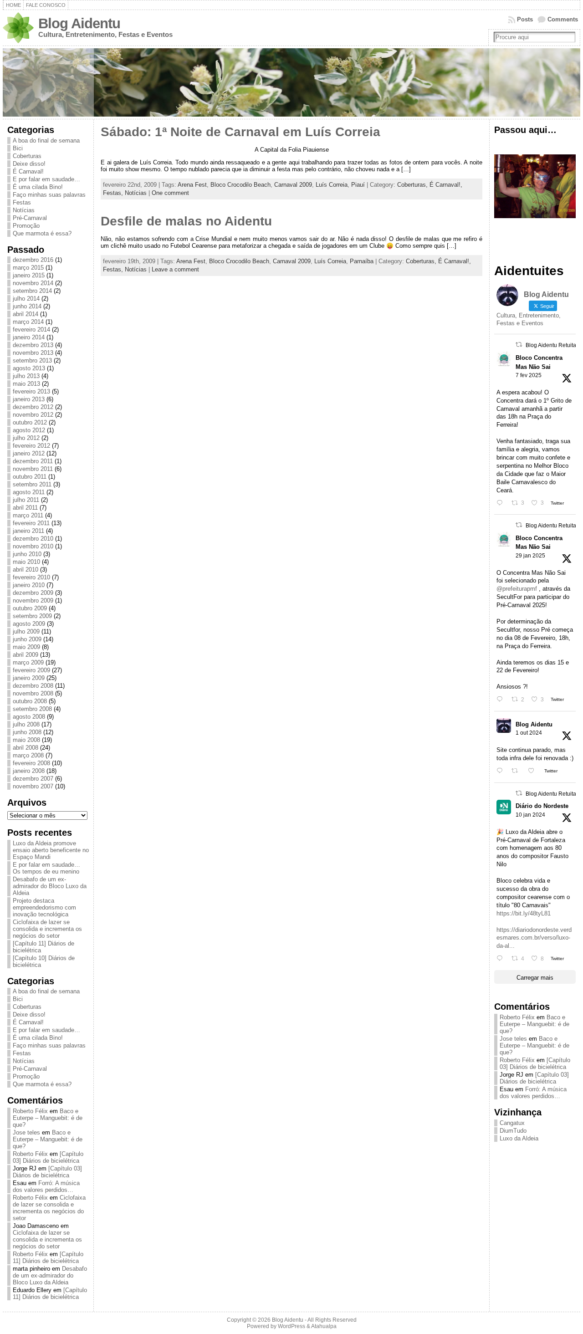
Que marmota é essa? (42, 233)
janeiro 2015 (29, 275)
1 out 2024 (529, 733)
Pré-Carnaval (30, 218)
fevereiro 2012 (31, 445)
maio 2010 (26, 561)
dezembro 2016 (33, 259)
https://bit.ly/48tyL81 (523, 913)
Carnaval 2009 (293, 184)
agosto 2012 (29, 430)
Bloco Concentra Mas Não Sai (539, 362)
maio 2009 (26, 647)
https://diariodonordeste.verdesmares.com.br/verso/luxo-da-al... (534, 938)
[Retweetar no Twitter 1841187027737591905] (517, 771)
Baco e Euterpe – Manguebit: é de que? (47, 1118)
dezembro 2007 (33, 778)
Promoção (26, 225)
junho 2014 (27, 306)
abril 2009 (25, 654)
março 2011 (28, 515)
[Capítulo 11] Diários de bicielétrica (48, 1257)
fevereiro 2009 (31, 670)
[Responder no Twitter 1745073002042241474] (501, 958)
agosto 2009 (29, 623)
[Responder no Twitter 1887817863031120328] (501, 503)
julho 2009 (26, 631)
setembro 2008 (32, 708)
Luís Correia (332, 184)
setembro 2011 (32, 484)
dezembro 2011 (33, 461)
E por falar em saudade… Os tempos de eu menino (46, 868)
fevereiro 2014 (31, 329)
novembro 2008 (33, 693)
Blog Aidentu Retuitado (554, 345)
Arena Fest (192, 184)
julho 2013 (26, 376)
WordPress (291, 1326)
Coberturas (27, 156)
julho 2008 (26, 724)
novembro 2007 (33, 786)
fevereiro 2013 (31, 391)
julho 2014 (26, 298)
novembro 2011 (33, 468)
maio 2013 (26, 383)
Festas (22, 202)
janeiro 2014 (29, 337)
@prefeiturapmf (516, 588)
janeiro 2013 (29, 399)
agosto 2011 (29, 492)
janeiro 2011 (28, 530)
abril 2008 (25, 747)
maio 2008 (26, 739)
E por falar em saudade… (46, 179)
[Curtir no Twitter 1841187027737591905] (534, 771)
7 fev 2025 (529, 375)
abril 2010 (25, 569)
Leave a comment (175, 269)
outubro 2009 (30, 608)
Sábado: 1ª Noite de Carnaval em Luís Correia (240, 132)
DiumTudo (513, 1130)
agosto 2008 (29, 716)
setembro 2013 (32, 360)
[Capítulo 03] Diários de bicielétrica (48, 1157)
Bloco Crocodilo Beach (240, 184)
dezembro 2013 (33, 345)
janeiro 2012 (29, 453)
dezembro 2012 (33, 407)
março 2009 (28, 662)
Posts (525, 19)
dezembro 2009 (33, 592)
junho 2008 (27, 732)
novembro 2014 (33, 283)
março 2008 (28, 755)
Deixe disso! (29, 163)
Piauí (358, 184)
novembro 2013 (33, 352)
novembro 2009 (33, 600)
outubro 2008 (30, 701)
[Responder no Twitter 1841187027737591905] (501, 771)
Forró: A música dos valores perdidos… (46, 1186)
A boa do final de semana (46, 140)
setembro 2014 (32, 290)
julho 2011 (26, 499)
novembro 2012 (33, 414)
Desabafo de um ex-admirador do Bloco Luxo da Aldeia (50, 886)
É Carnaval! (28, 171)
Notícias (24, 210)
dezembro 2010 (33, 538)
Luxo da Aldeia (519, 1138)
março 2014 (28, 321)
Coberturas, (413, 184)
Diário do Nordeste (542, 805)
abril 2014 (25, 314)
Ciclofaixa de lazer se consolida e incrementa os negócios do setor (47, 929)
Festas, (114, 192)
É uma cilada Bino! (38, 187)
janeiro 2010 (29, 585)
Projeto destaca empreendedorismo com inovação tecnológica (44, 907)
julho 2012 (26, 437)
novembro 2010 (33, 546)
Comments (562, 19)
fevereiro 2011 (31, 523)
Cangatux (512, 1122)
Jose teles (26, 1132)
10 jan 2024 (530, 815)
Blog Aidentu (79, 23)
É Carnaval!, (446, 184)
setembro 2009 (32, 616)
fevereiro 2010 (31, 577)
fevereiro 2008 (31, 763)
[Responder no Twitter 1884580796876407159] (501, 699)
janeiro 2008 (29, 770)
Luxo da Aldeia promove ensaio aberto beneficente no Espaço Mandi (51, 850)
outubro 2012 (30, 422)
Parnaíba (361, 261)
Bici (18, 148)
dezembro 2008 (33, 685)
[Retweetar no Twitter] (519, 344)
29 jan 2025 (530, 555)
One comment (170, 192)
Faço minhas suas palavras (49, 194)
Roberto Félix (30, 1111)
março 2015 (28, 267)
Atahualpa (324, 1326)
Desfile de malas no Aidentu (186, 221)
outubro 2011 (29, 476)
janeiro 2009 (29, 678)
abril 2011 (25, 507)
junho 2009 (27, 639)
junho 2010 (27, 554)
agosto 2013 (29, 368)
